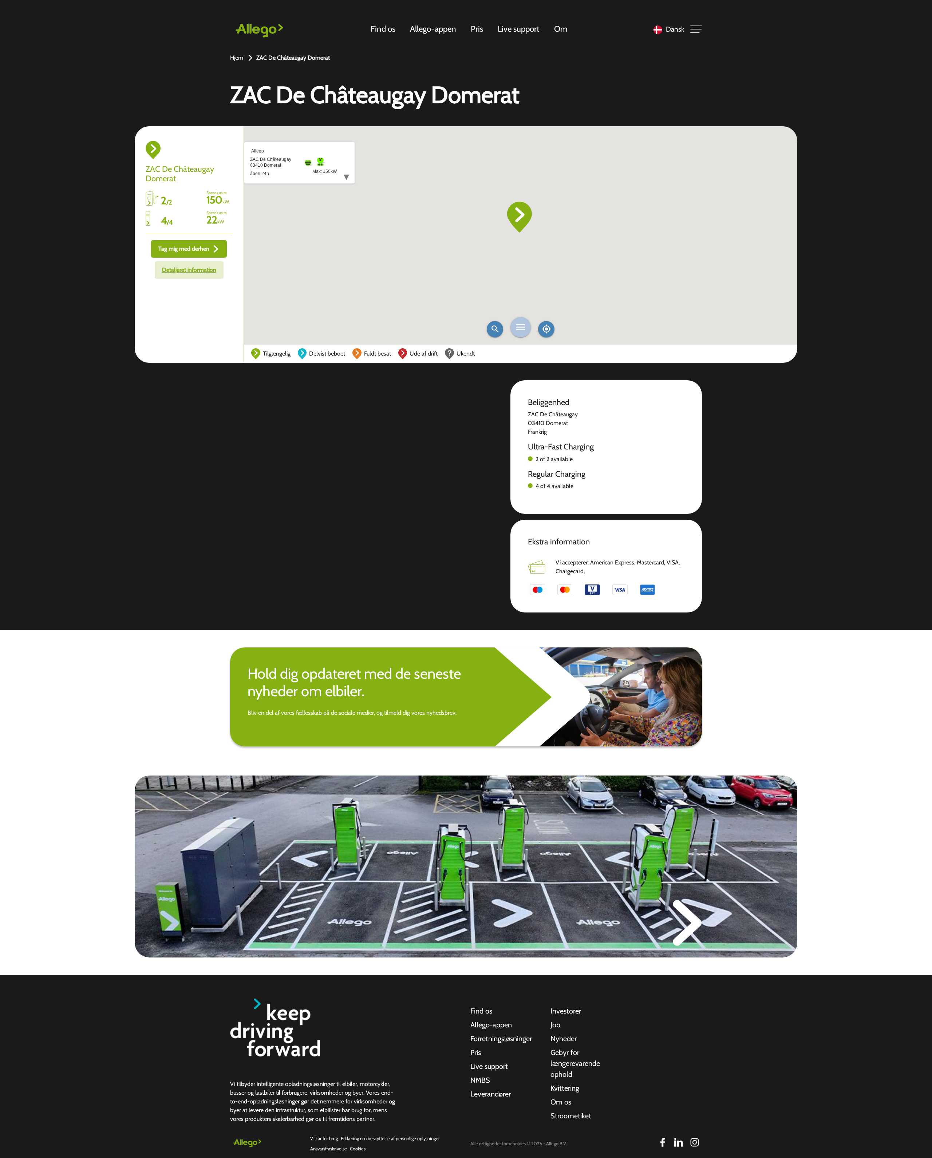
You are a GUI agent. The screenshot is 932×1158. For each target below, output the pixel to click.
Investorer (565, 1011)
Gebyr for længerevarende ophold (575, 1063)
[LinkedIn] (678, 1142)
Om (561, 29)
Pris (477, 29)
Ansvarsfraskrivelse (328, 1148)
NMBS (480, 1080)
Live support (519, 29)
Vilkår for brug (324, 1138)
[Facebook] (662, 1142)
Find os (383, 29)
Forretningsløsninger (501, 1038)
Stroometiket (570, 1115)
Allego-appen (433, 29)
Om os (560, 1102)
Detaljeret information (189, 269)
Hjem (236, 57)
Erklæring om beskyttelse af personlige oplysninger (390, 1138)
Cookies (358, 1148)
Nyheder (563, 1038)
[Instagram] (694, 1142)
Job (555, 1024)
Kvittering (564, 1088)
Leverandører (490, 1094)
